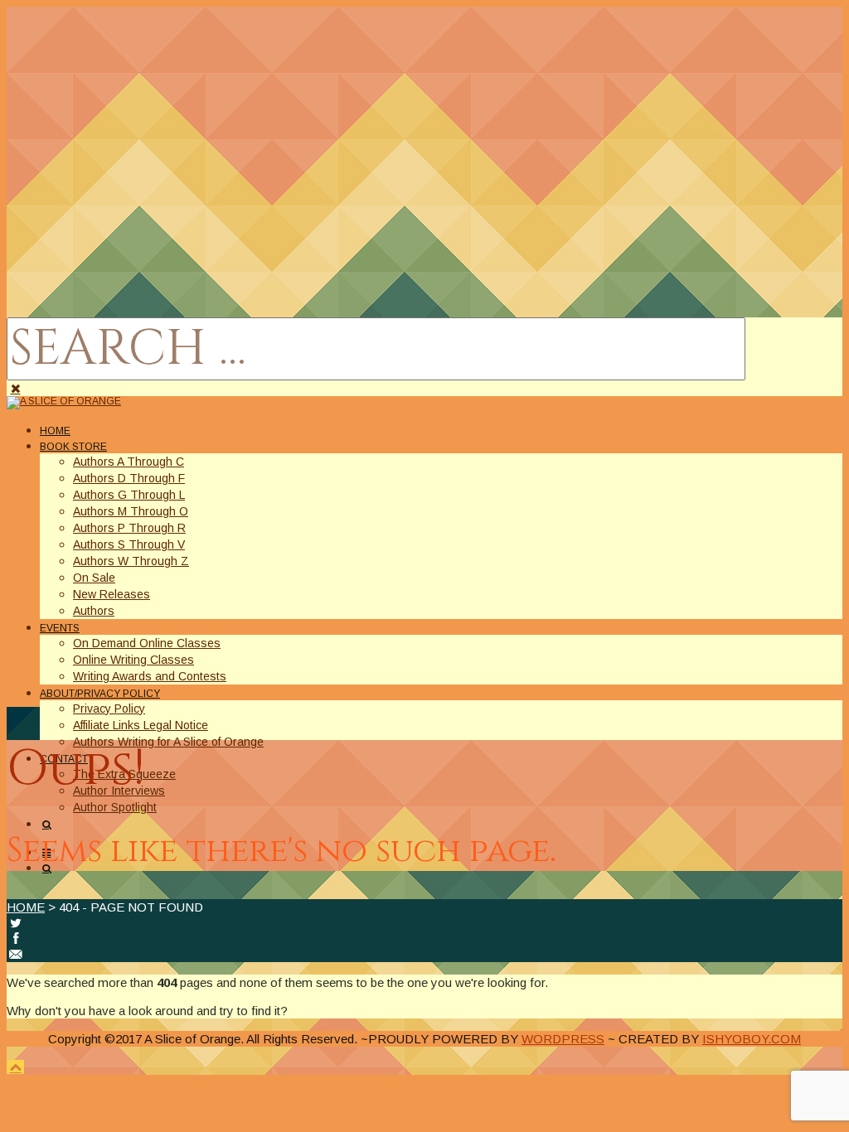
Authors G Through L (129, 494)
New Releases (111, 594)
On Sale (94, 577)
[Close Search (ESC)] (15, 388)
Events (60, 628)
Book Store (73, 446)
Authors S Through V (129, 544)
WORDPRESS (563, 1039)
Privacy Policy (109, 708)
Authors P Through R (129, 528)
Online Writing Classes (133, 659)
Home (55, 431)
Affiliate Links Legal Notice (140, 725)
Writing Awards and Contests (149, 676)
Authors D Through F (129, 478)
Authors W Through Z (131, 561)
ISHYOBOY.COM (751, 1039)
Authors (93, 610)
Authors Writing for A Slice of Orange (168, 741)
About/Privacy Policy (100, 693)
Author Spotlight (115, 807)
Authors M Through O (130, 511)
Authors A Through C (128, 461)
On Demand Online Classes (147, 643)
